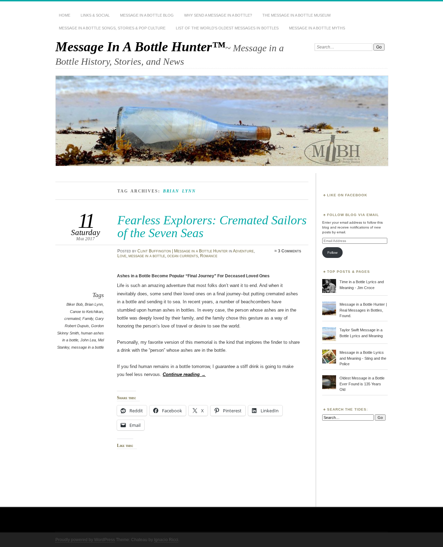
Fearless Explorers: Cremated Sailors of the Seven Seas (212, 226)
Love (121, 255)
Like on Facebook (347, 195)
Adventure (243, 251)
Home (64, 15)
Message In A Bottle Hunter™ (140, 46)
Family (87, 318)
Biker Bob (74, 304)
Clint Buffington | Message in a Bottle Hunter (182, 251)
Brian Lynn (94, 304)
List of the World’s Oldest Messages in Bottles (227, 28)
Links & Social (95, 15)
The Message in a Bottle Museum (296, 15)
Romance (208, 255)
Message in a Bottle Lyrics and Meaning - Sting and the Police (363, 358)
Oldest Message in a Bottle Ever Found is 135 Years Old (362, 384)
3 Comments (289, 251)
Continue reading (184, 374)
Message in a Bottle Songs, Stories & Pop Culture (112, 28)
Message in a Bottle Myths (317, 28)
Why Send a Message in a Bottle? (218, 15)
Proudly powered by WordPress (85, 539)
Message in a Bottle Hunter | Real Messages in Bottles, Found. (363, 310)
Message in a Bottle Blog (147, 15)
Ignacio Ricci (166, 539)
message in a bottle (146, 255)
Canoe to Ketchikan (86, 312)
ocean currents (182, 255)
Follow (332, 252)
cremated (72, 318)
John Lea (88, 340)
